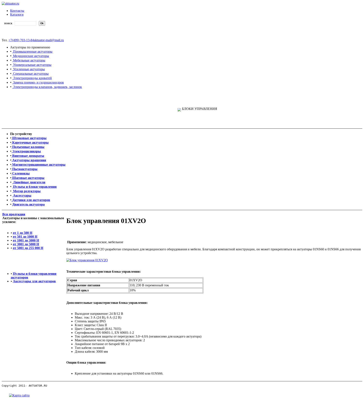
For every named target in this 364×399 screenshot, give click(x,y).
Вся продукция (13, 214)
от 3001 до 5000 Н (26, 244)
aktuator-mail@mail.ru (49, 40)
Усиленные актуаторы (28, 69)
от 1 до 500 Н (22, 233)
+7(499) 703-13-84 (21, 40)
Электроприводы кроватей (32, 78)
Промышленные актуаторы (32, 51)
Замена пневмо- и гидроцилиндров (38, 82)
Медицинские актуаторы (30, 56)
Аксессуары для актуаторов (34, 281)
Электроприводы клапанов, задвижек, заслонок (47, 87)
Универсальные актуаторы (31, 65)
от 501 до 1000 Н (25, 236)
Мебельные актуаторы (28, 60)
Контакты (17, 10)
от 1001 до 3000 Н (26, 240)
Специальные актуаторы (30, 73)
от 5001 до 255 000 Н (28, 248)
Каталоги (17, 14)
